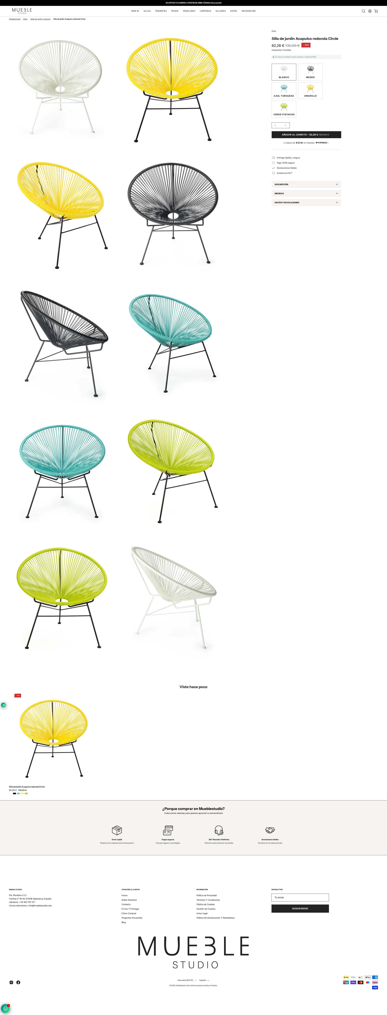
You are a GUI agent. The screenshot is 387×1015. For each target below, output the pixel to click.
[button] (147, 11)
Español (202, 980)
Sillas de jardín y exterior (40, 19)
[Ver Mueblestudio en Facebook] (18, 982)
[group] (193, 3)
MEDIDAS (279, 193)
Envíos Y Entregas (130, 908)
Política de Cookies (206, 904)
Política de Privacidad (207, 895)
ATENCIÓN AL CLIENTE (131, 890)
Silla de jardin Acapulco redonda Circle (27, 787)
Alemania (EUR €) (185, 980)
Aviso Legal (202, 913)
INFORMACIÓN (202, 890)
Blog (124, 922)
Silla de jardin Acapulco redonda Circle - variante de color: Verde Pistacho (26, 793)
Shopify (214, 985)
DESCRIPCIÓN (281, 184)
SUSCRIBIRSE (300, 908)
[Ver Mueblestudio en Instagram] (11, 982)
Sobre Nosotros (129, 900)
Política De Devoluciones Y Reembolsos (216, 917)
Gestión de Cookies (206, 908)
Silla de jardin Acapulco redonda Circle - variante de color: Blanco (10, 793)
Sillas (25, 19)
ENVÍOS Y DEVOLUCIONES (287, 202)
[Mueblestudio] (22, 11)
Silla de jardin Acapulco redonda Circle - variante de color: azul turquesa (18, 793)
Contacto (126, 904)
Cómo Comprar (129, 913)
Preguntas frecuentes (132, 917)
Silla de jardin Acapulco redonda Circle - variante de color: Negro (14, 793)
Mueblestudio (15, 19)
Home (124, 895)
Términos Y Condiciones (208, 900)
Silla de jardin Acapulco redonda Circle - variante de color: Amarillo (22, 793)
